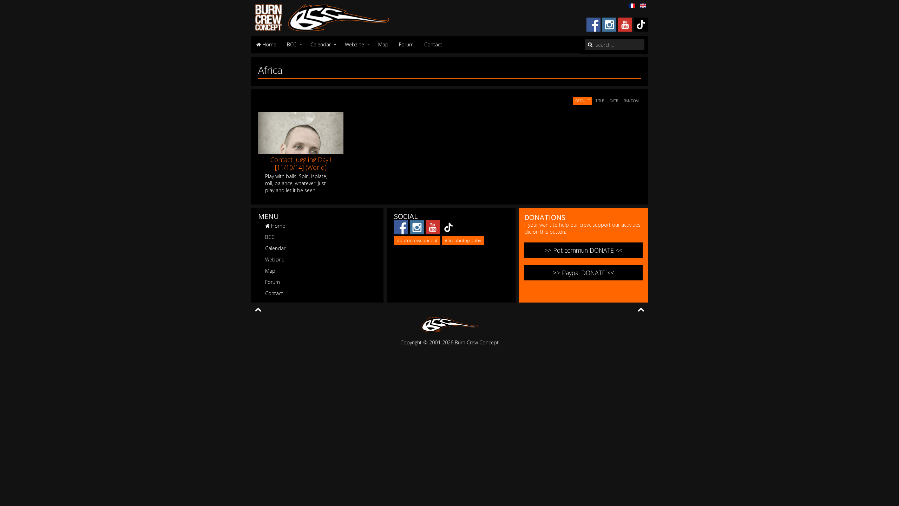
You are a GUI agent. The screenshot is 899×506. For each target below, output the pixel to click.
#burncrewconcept (417, 240)
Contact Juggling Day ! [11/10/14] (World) (300, 163)
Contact (433, 44)
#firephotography (463, 240)
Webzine (354, 44)
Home (268, 44)
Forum (406, 44)
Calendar (320, 44)
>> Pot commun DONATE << (583, 250)
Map (383, 44)
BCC (291, 44)
